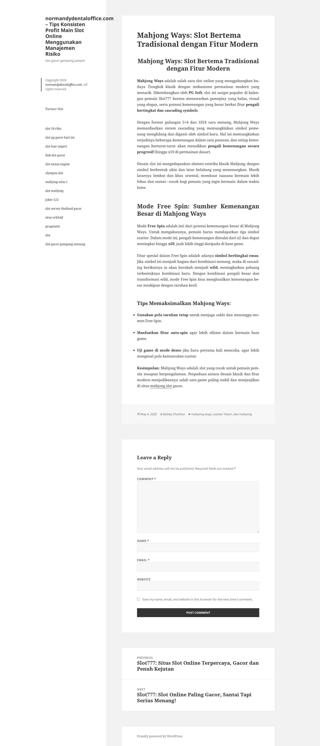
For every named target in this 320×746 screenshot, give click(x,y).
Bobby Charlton (174, 414)
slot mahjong (54, 191)
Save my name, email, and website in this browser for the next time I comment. (197, 599)
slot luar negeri (56, 146)
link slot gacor (55, 155)
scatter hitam (222, 414)
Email (143, 560)
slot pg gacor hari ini (59, 137)
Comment (146, 479)
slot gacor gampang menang (65, 244)
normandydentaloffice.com (63, 85)
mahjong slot (161, 385)
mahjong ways (201, 414)
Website (143, 579)
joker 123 (52, 200)
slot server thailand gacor (63, 209)
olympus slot (54, 173)
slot (47, 235)
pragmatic (52, 226)
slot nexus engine (57, 164)
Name (143, 541)
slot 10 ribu (53, 128)
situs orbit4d (54, 217)
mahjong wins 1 (56, 182)
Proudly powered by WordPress (159, 736)
